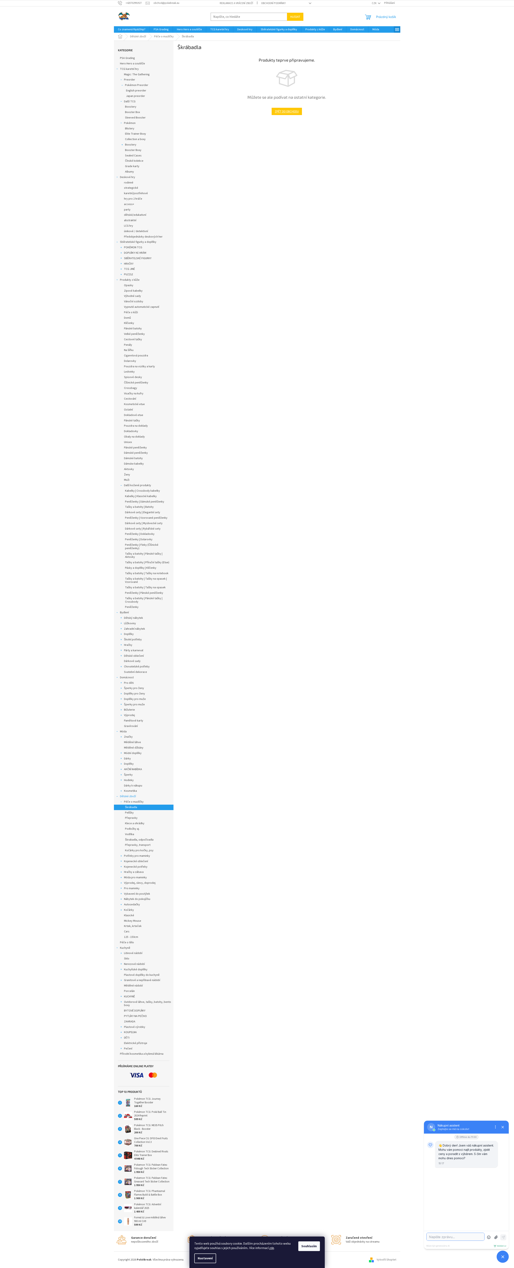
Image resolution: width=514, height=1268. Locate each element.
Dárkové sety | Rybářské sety (143, 529)
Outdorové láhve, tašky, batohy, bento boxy (147, 1003)
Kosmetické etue (134, 404)
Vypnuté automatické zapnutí (141, 307)
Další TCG (130, 101)
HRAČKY (128, 264)
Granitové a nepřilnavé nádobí (142, 980)
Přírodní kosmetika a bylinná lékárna (141, 1054)
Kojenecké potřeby (135, 867)
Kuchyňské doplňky (135, 969)
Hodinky (129, 780)
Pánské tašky (132, 421)
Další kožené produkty (137, 485)
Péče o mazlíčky (134, 802)
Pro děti (129, 683)
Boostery (130, 107)
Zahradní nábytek (134, 629)
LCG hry (128, 226)
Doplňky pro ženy (134, 694)
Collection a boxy (135, 139)
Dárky (127, 759)
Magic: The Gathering (137, 74)
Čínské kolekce (134, 161)
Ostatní (128, 410)
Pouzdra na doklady (136, 426)
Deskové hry (127, 177)
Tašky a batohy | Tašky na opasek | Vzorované (146, 580)
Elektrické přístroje (135, 1043)
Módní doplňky (133, 753)
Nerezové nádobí (134, 964)
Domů (127, 318)
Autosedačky (132, 905)
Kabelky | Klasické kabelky (141, 496)
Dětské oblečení (134, 656)
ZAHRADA (129, 1022)
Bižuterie (129, 710)
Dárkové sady (132, 661)
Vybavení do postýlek (137, 894)
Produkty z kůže (130, 280)
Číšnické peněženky (136, 383)
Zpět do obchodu (287, 111)
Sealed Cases (133, 156)
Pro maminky (132, 888)
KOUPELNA (130, 1032)
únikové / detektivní (136, 231)
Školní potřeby (133, 640)
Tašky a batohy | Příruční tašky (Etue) (147, 562)
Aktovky (129, 469)
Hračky (128, 645)
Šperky (128, 775)
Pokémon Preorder (136, 85)
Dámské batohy (133, 458)
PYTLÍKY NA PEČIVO (135, 1016)
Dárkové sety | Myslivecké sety (144, 523)
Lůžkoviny (130, 623)
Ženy (127, 475)
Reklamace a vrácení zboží (236, 3)
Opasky (128, 285)
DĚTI (126, 1038)
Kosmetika (130, 791)
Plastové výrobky (134, 1027)
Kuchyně (125, 948)
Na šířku (128, 350)
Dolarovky (130, 361)
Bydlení (124, 612)
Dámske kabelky (134, 464)
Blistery (129, 129)
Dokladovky (131, 431)
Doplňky (129, 634)
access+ (129, 204)
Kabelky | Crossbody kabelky (142, 491)
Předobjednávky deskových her (143, 237)
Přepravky (131, 818)
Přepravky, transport (137, 845)
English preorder (136, 91)
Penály (128, 345)
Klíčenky (129, 323)
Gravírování (131, 726)
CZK (374, 3)
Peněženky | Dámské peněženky (144, 502)
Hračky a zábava (134, 872)
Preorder (129, 80)
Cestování (130, 399)
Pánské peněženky (135, 448)
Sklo (126, 959)
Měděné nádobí (133, 986)
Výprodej (129, 715)
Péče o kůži (131, 312)
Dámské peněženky (136, 453)
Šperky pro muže (134, 705)
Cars (126, 932)
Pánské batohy (133, 329)
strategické (131, 188)
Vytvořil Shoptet (386, 1260)
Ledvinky (129, 372)
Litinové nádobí (133, 953)
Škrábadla (131, 807)
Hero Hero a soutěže (132, 64)
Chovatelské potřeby (137, 667)
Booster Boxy (133, 150)
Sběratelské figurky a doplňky (138, 242)
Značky (128, 737)
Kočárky (129, 910)
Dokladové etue (133, 415)
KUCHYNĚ (129, 997)
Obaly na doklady (134, 437)
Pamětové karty (133, 721)
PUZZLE (128, 274)
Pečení (128, 1049)
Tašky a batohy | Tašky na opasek (145, 587)
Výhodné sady (132, 296)
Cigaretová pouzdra (136, 356)
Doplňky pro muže (135, 699)
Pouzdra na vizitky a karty (139, 366)
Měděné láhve (132, 742)
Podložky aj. (132, 829)
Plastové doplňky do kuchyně (142, 975)
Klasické (129, 915)
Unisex (128, 442)
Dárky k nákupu (133, 786)
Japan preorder (135, 96)
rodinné (128, 183)
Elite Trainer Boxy (135, 134)
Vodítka (129, 834)
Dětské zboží (128, 796)
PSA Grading (127, 58)
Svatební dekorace (135, 672)
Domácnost (127, 677)
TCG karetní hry (129, 69)
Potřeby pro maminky (137, 856)
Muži (126, 480)
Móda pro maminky (135, 877)
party (127, 210)
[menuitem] (131, 29)
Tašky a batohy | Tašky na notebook (146, 573)
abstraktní (130, 220)
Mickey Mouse (132, 921)
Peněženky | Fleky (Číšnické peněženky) (141, 546)
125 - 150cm (131, 937)
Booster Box (132, 112)
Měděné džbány (133, 748)
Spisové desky (133, 377)
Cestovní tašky (133, 339)
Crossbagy (130, 388)
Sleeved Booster (135, 118)
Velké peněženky (134, 334)
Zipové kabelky (133, 291)
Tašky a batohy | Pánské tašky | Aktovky (143, 555)
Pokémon (130, 123)
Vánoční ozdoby (133, 301)
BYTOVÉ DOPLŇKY (134, 1011)
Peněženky (132, 607)
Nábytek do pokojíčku (137, 899)
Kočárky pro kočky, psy (139, 850)
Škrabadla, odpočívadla (139, 840)
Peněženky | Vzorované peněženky (146, 518)
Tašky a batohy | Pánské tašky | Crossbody (143, 600)
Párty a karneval (133, 650)
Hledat (295, 16)
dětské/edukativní (135, 215)
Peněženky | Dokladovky (140, 534)
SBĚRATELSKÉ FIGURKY (137, 258)
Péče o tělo (127, 942)
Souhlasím (309, 1246)
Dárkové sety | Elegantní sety (142, 512)
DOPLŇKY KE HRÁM (135, 253)
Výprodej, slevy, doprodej (140, 883)
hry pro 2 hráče (133, 199)
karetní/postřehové (136, 193)
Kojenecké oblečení (136, 861)
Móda (123, 732)
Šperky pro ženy (134, 688)
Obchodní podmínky (273, 3)
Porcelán (129, 991)
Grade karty (132, 166)
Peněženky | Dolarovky (138, 539)
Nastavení (205, 1258)
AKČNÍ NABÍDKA (133, 769)
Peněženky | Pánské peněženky (144, 593)
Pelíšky (129, 813)
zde (271, 1248)
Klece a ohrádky (134, 823)
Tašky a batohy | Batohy (139, 507)
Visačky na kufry (133, 394)
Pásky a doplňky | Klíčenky (140, 568)
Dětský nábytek (133, 618)
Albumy (129, 172)
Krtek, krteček (133, 926)
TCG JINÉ (129, 269)
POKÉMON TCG (133, 247)
